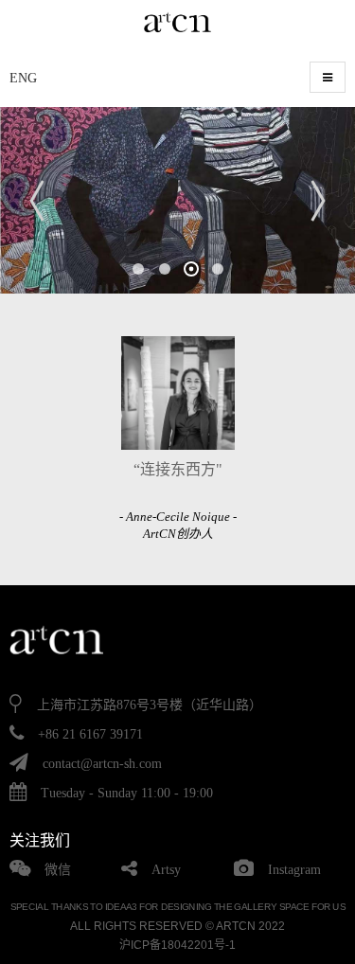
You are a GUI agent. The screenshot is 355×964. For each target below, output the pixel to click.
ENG (23, 77)
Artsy (166, 869)
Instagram (294, 869)
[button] (138, 269)
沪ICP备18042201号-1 (177, 945)
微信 (57, 869)
